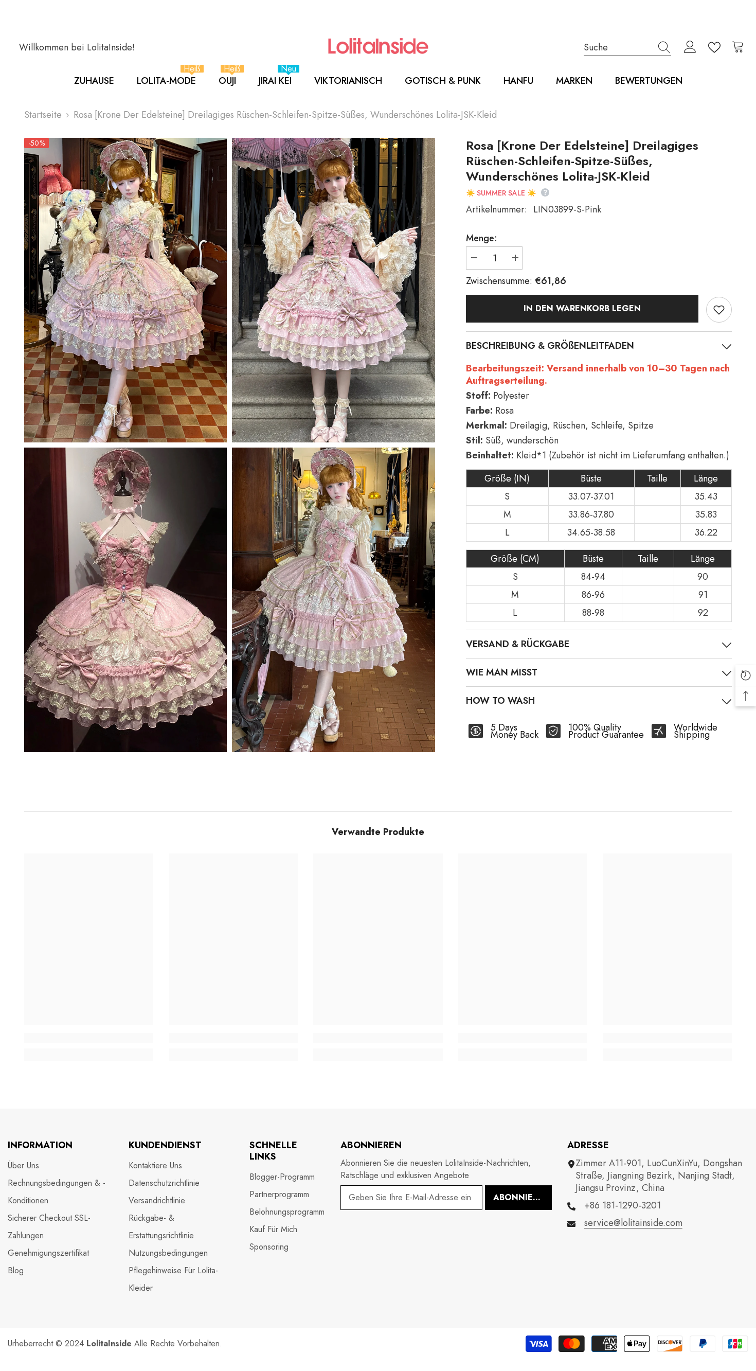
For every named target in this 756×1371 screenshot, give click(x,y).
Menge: (481, 238)
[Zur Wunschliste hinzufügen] (719, 310)
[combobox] (618, 47)
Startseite (43, 115)
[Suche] (627, 47)
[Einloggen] (690, 47)
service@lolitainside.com (633, 1223)
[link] (88, 1038)
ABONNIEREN (521, 1197)
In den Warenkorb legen (584, 308)
